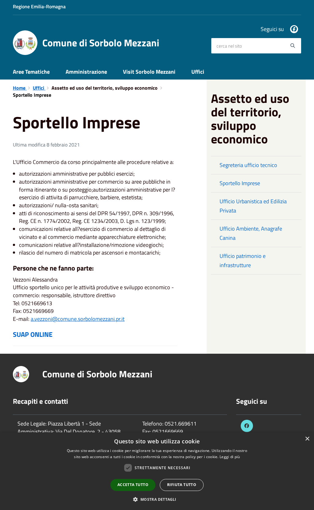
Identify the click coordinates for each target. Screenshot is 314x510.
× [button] (307, 439)
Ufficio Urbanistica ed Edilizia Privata (253, 206)
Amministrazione (86, 72)
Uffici (197, 72)
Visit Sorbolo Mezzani (149, 72)
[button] (157, 499)
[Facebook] (294, 29)
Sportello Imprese (240, 183)
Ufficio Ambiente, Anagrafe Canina (251, 233)
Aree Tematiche (31, 72)
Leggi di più (230, 456)
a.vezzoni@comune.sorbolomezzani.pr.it (77, 319)
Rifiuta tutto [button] (181, 484)
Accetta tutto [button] (132, 484)
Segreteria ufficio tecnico (248, 165)
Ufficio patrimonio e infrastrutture (243, 260)
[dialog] (157, 471)
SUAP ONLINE (32, 334)
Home (20, 87)
